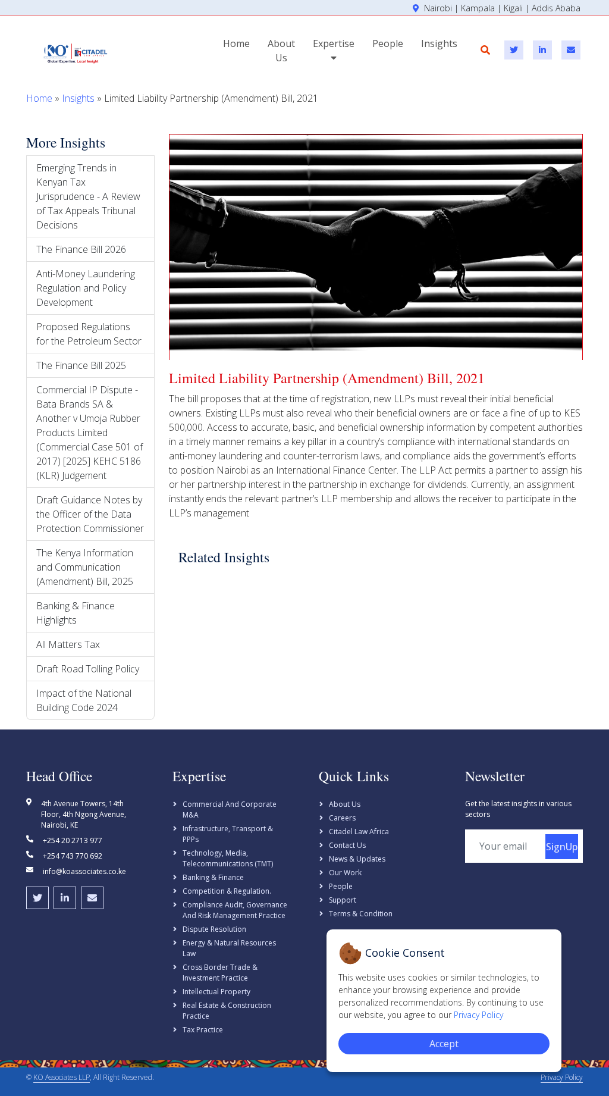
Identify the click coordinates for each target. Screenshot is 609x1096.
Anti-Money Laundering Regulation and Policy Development (85, 288)
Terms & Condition (361, 914)
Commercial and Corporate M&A (230, 809)
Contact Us (347, 845)
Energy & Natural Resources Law (229, 948)
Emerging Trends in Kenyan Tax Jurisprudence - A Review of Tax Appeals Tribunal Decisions (88, 196)
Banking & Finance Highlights (75, 613)
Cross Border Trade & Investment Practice (220, 972)
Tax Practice (203, 1030)
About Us (281, 50)
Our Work (345, 873)
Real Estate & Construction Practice (227, 1010)
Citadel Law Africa (359, 831)
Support (342, 900)
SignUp (561, 846)
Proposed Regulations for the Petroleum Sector (89, 333)
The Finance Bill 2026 (81, 249)
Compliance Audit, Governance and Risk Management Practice (235, 910)
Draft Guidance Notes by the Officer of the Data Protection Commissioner (90, 514)
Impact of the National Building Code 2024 (83, 700)
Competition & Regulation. (227, 891)
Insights (439, 43)
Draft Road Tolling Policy (87, 668)
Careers (342, 818)
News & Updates (357, 859)
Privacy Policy (562, 1077)
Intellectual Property (216, 992)
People (387, 43)
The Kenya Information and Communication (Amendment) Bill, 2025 (84, 567)
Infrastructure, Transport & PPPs (228, 833)
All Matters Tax (68, 644)
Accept (444, 1043)
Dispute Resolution (214, 929)
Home (236, 43)
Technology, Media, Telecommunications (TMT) (228, 858)
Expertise (333, 43)
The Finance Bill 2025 (81, 365)
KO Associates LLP (61, 1077)
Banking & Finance (213, 877)
